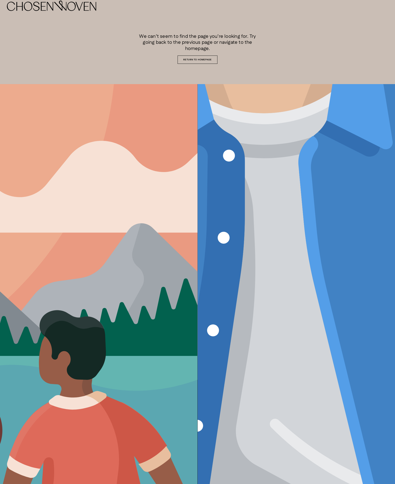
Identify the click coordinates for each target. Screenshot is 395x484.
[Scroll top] (388, 477)
